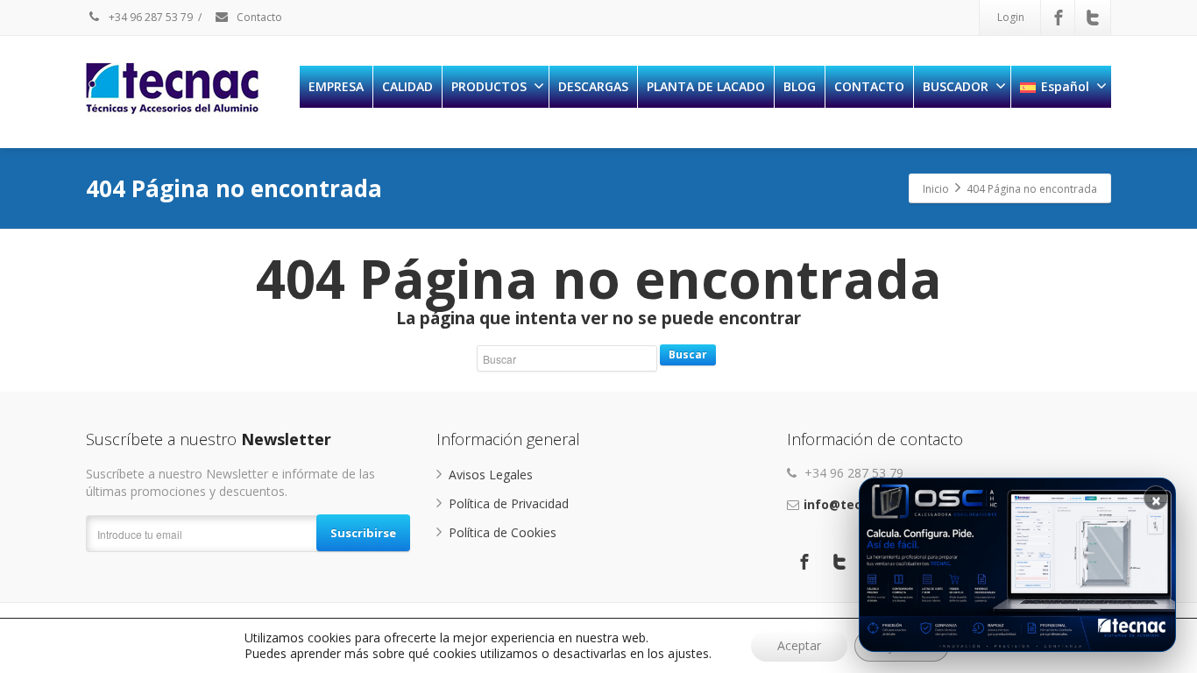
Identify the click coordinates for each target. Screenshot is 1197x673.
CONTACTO (869, 86)
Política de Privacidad (509, 503)
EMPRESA (336, 86)
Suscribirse (363, 533)
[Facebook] (1058, 17)
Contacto (258, 17)
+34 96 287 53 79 (149, 17)
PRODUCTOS (489, 86)
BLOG (799, 86)
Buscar (688, 354)
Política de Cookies (502, 532)
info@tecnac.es (853, 504)
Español (1065, 86)
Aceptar (799, 645)
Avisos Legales (491, 474)
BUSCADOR (955, 86)
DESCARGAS (593, 86)
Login (1010, 17)
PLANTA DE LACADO (706, 86)
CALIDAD (407, 86)
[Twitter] (1092, 17)
